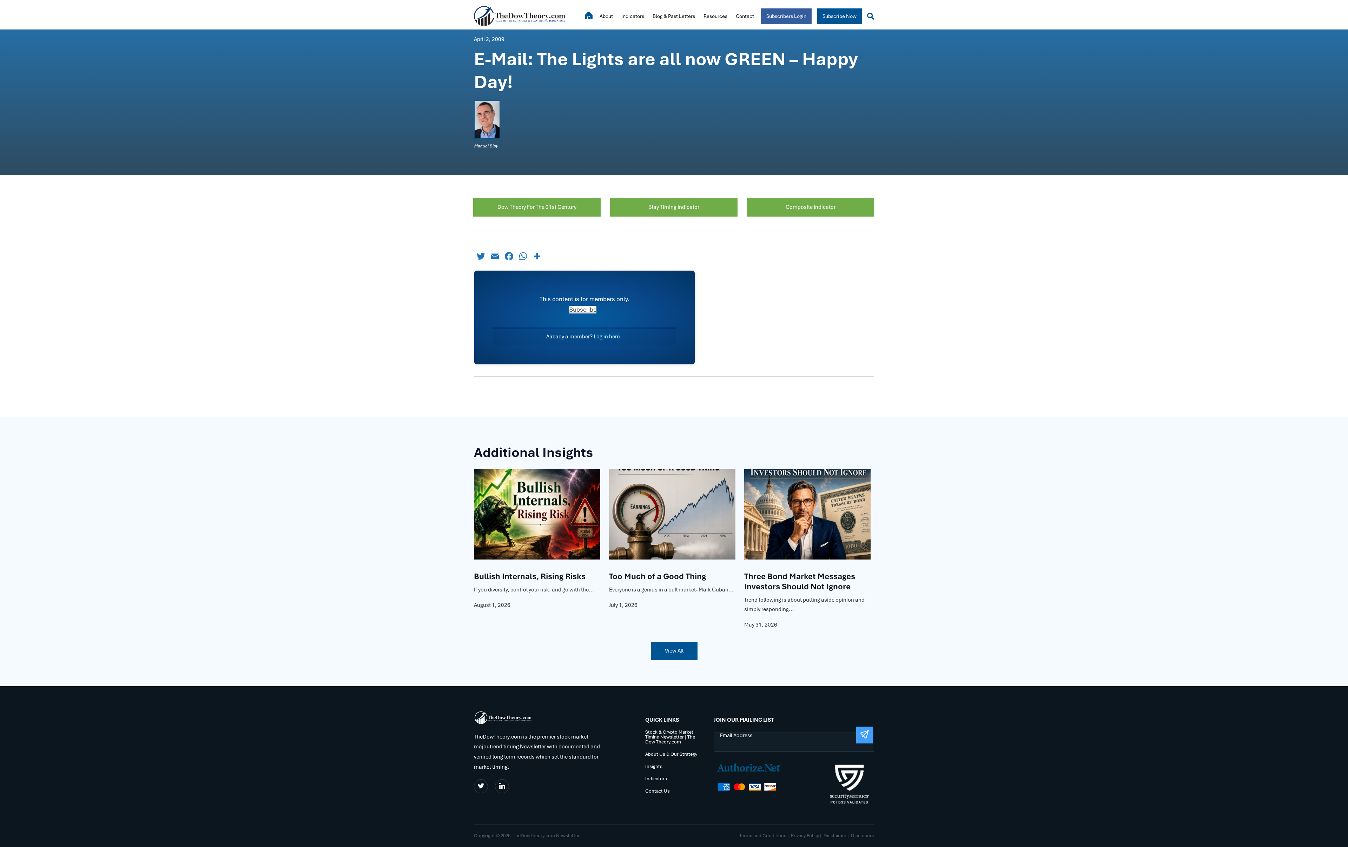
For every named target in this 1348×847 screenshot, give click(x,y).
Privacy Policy (805, 836)
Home (589, 15)
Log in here (607, 336)
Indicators (632, 16)
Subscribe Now (839, 16)
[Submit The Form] (864, 735)
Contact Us (657, 791)
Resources (715, 16)
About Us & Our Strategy (671, 754)
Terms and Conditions (762, 836)
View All (674, 650)
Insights (653, 766)
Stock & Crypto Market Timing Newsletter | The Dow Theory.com (670, 737)
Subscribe (582, 309)
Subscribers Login (786, 16)
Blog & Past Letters (674, 16)
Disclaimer (835, 836)
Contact (745, 16)
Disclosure (862, 836)
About (606, 16)
